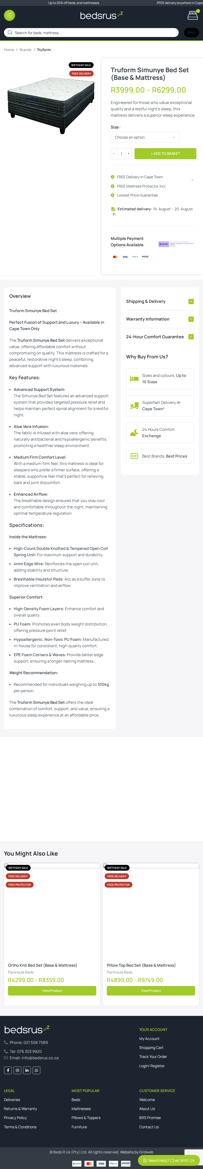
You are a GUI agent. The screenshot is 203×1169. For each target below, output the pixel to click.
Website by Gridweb (136, 1151)
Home (9, 49)
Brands (25, 49)
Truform (44, 49)
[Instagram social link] (17, 1070)
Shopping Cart (151, 1047)
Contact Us (18, 817)
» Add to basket (165, 153)
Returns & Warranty (20, 1108)
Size (115, 127)
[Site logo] (101, 15)
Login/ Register (152, 1065)
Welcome (147, 1099)
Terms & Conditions (20, 1126)
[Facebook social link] (8, 1070)
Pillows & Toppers (86, 1117)
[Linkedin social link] (27, 1070)
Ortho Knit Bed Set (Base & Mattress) (42, 965)
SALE (191, 32)
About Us (147, 1108)
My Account (149, 1038)
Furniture (79, 1126)
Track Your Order (153, 1056)
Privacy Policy (15, 1117)
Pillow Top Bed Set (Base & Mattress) (141, 965)
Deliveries (12, 1099)
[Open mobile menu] (9, 15)
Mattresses (81, 1108)
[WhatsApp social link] (36, 1070)
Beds (76, 1099)
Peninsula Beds (21, 972)
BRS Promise (150, 1117)
